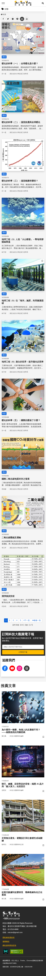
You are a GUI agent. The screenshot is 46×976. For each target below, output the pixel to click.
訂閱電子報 (23, 652)
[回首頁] (23, 3)
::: (1, 14)
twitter (8, 19)
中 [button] (22, 19)
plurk (12, 19)
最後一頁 (37, 620)
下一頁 (27, 620)
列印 (27, 19)
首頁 (4, 14)
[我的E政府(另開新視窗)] (5, 951)
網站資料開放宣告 (9, 945)
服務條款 (6, 941)
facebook (3, 19)
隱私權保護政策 (9, 937)
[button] (43, 3)
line (16, 19)
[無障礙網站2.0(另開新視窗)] (16, 951)
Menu (3, 3)
